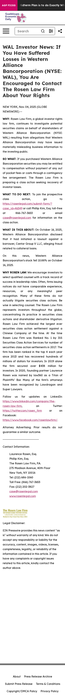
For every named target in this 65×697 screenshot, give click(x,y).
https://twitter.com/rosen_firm (22, 410)
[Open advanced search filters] (51, 31)
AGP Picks (9, 5)
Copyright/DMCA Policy (22, 691)
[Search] (43, 31)
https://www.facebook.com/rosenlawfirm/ (30, 420)
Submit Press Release (18, 683)
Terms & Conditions (48, 683)
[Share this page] (60, 31)
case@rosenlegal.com (17, 217)
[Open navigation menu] (6, 31)
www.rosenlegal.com (22, 496)
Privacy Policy (49, 691)
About (17, 676)
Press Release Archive (38, 676)
